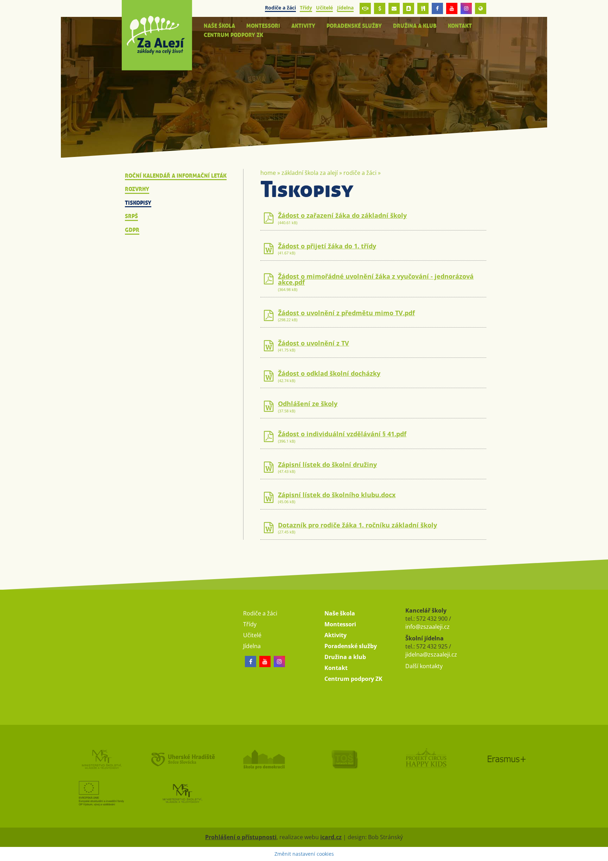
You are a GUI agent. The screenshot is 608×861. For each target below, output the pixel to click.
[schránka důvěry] (365, 8)
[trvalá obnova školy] (344, 759)
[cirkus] (425, 759)
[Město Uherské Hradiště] (182, 759)
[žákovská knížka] (408, 8)
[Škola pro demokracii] (263, 759)
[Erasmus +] (480, 8)
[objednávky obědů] (423, 8)
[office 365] (394, 8)
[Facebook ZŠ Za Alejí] (437, 8)
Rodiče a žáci (359, 173)
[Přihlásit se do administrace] (601, 854)
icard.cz (331, 837)
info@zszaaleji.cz (427, 627)
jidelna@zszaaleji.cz (431, 654)
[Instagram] (466, 8)
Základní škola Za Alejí (309, 173)
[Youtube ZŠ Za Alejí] (451, 8)
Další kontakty (424, 666)
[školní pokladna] (379, 8)
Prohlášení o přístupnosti (241, 837)
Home (268, 173)
